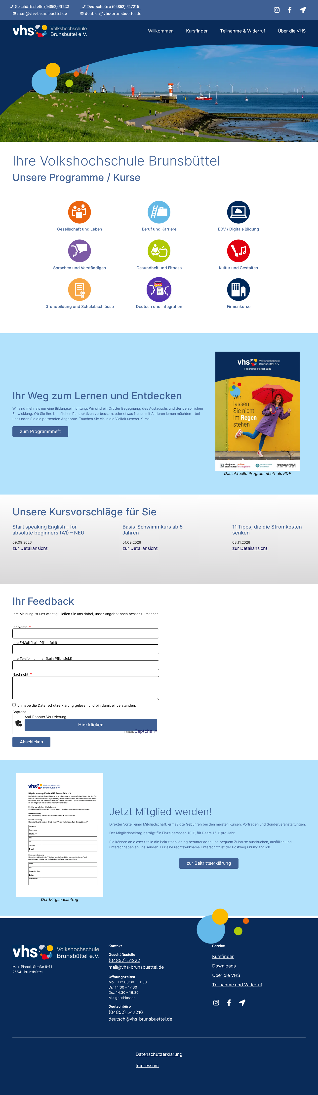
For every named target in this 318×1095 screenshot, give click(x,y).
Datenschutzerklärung (159, 1054)
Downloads (224, 965)
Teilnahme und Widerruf (237, 984)
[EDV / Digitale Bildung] (238, 212)
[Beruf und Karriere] (159, 212)
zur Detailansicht (30, 548)
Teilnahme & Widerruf (242, 30)
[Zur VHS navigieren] (303, 10)
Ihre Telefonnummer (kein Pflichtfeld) (42, 658)
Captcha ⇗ (140, 731)
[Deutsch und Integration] (159, 289)
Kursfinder (197, 30)
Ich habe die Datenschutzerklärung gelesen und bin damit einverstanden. (76, 705)
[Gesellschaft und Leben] (79, 212)
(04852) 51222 (124, 960)
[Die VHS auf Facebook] (290, 10)
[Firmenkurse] (238, 289)
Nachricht (20, 674)
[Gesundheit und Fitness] (159, 251)
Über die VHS (292, 30)
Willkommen (161, 30)
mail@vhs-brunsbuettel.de (136, 967)
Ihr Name (20, 627)
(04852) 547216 (126, 1012)
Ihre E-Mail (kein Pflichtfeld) (34, 642)
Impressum (147, 1065)
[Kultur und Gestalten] (238, 251)
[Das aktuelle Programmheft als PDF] (257, 411)
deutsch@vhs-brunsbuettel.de (140, 1019)
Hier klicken (91, 724)
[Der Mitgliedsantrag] (59, 835)
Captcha (19, 712)
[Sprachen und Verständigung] (79, 251)
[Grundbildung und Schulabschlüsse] (79, 289)
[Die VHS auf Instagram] (277, 10)
